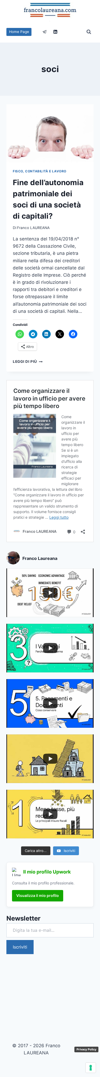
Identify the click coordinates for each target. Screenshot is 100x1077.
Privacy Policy (86, 1049)
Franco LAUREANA (33, 228)
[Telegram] (44, 31)
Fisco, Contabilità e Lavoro (39, 171)
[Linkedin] (55, 31)
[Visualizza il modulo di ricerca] (89, 32)
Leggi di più (28, 361)
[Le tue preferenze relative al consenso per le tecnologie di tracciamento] (91, 1068)
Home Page (19, 32)
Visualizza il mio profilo (37, 895)
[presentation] (50, 133)
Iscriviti (20, 947)
